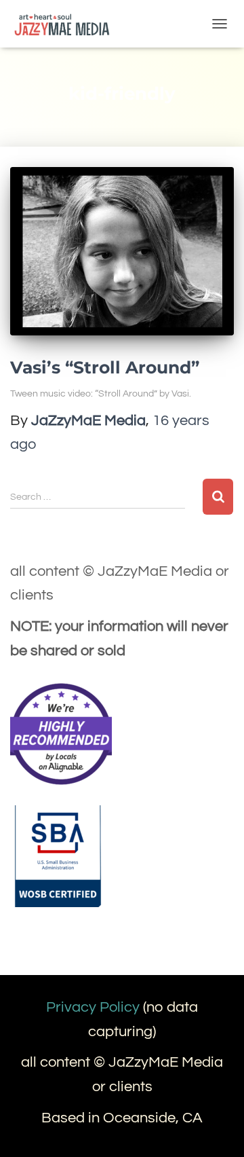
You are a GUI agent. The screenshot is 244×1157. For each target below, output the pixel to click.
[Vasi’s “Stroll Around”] (122, 251)
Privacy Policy (93, 1007)
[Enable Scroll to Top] (217, 1130)
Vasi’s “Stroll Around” (104, 367)
